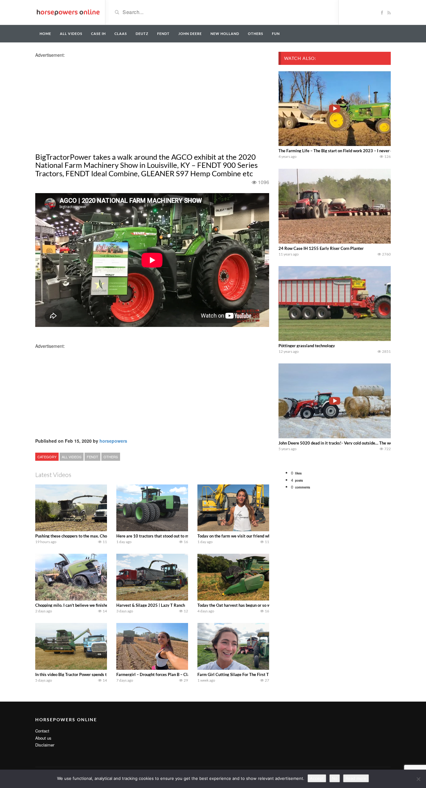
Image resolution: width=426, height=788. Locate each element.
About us (43, 738)
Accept (317, 778)
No (334, 778)
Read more (356, 778)
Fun (276, 34)
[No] (418, 779)
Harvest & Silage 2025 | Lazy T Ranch (150, 605)
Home (45, 34)
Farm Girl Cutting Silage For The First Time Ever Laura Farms (252, 674)
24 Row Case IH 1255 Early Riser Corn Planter (321, 248)
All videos (71, 34)
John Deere (190, 34)
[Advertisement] (84, 101)
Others (255, 34)
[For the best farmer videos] (67, 12)
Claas (120, 34)
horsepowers (113, 441)
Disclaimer (44, 745)
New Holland (225, 34)
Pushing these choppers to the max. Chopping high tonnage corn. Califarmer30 (106, 535)
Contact (42, 731)
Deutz (142, 34)
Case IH (98, 34)
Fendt (163, 34)
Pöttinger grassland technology (306, 345)
